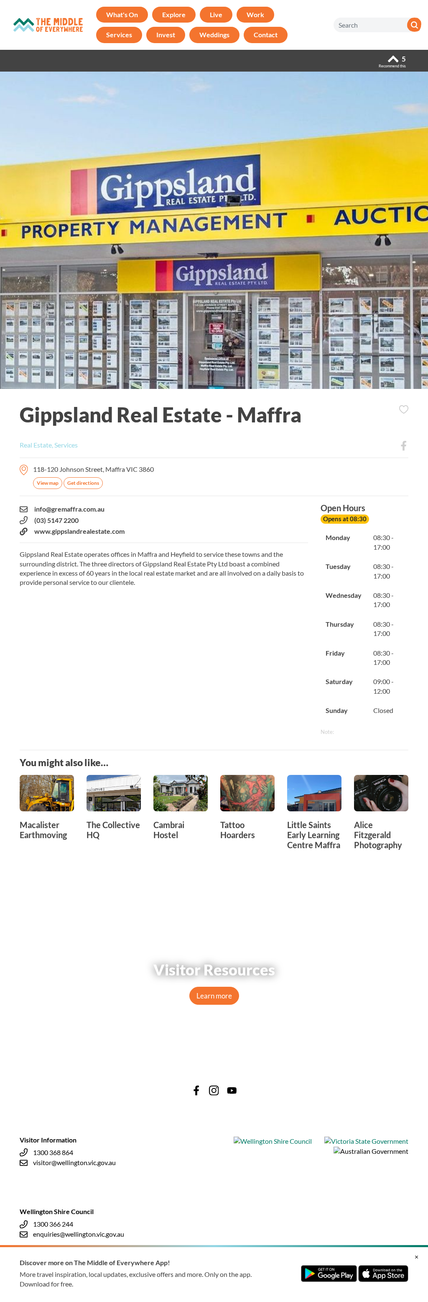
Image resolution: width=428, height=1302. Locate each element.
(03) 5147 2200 (56, 520)
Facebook (404, 446)
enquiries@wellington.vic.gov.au (78, 1234)
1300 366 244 (53, 1224)
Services (119, 35)
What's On (122, 14)
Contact (266, 35)
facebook (196, 1091)
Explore (174, 14)
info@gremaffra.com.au (69, 509)
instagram (214, 1091)
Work (255, 14)
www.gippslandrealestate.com (79, 531)
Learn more (214, 995)
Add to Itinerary (403, 409)
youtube (232, 1091)
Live (216, 14)
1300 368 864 (53, 1152)
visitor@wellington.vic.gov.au (74, 1162)
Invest (165, 35)
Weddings (214, 35)
